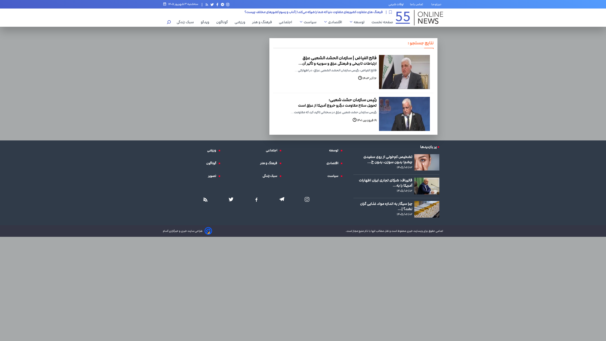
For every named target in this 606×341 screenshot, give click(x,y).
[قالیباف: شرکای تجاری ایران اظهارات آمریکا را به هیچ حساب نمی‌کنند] (426, 186)
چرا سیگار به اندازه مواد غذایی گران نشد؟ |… (386, 206)
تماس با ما (417, 4)
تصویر (213, 176)
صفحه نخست (382, 22)
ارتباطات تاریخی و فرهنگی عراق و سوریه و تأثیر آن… (338, 63)
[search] (169, 22)
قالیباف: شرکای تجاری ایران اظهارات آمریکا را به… (385, 183)
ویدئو (206, 22)
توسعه (360, 22)
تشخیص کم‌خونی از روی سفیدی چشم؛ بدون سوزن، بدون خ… (387, 159)
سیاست (311, 22)
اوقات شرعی (396, 4)
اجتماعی (286, 22)
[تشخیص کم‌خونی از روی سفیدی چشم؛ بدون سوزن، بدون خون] (426, 162)
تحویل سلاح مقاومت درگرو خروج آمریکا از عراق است (337, 105)
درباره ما (437, 4)
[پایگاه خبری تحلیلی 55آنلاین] (419, 17)
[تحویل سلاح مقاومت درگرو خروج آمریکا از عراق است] (404, 114)
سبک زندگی (186, 22)
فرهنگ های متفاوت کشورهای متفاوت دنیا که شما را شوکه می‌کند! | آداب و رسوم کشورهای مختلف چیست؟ (314, 11)
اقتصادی (336, 22)
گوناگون (223, 22)
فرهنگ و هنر (263, 22)
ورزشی (241, 22)
